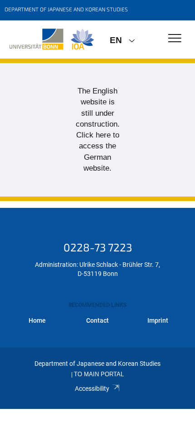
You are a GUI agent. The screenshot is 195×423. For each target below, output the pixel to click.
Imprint (157, 320)
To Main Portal (99, 374)
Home (37, 320)
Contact (97, 320)
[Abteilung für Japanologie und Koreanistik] (51, 39)
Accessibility (92, 388)
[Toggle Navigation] (174, 39)
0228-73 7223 (97, 247)
